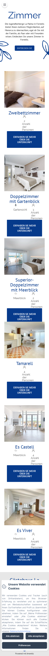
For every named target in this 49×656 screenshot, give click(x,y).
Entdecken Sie (24, 48)
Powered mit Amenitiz (24, 654)
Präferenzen (24, 645)
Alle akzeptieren (36, 636)
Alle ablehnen (12, 636)
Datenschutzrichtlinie (20, 631)
